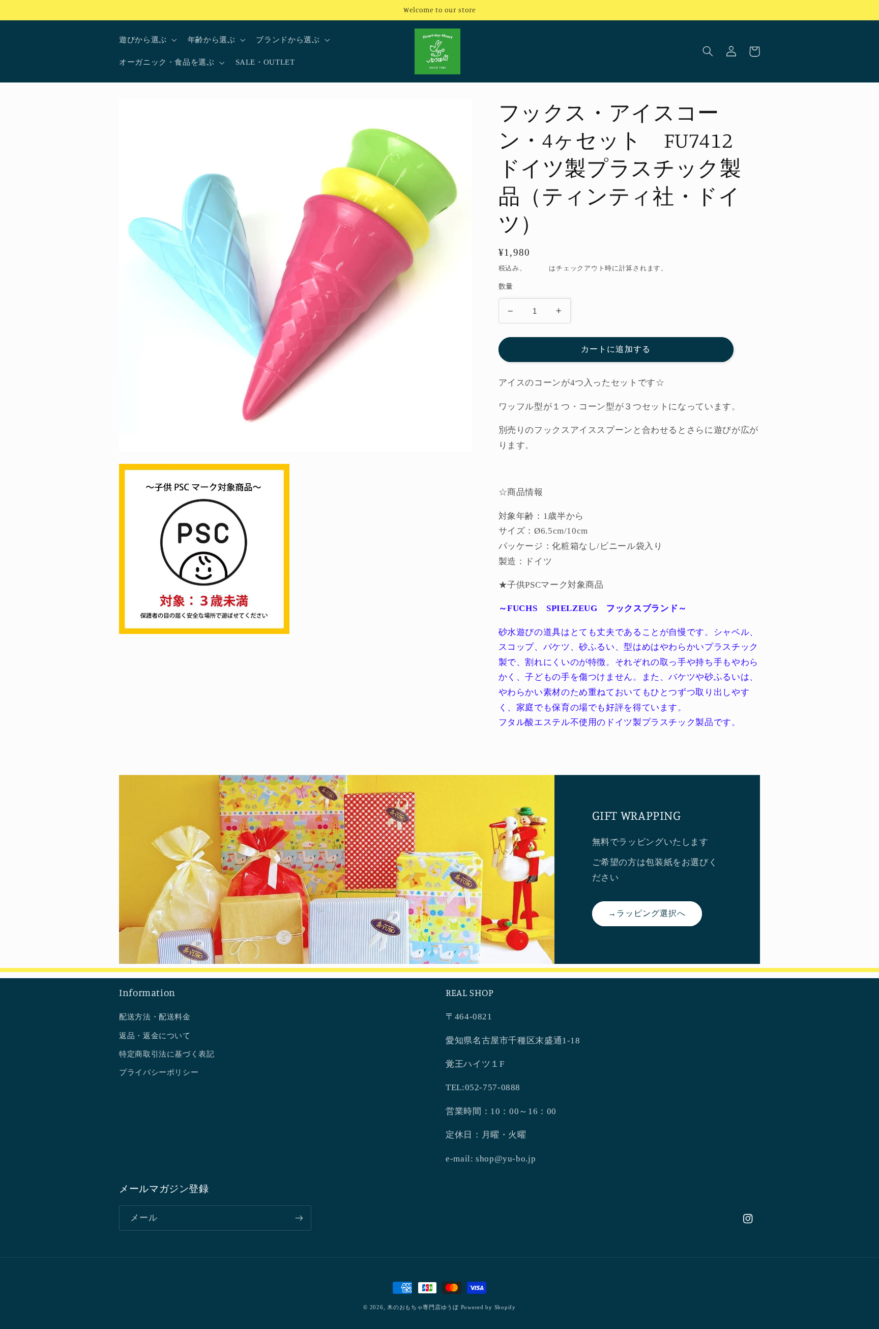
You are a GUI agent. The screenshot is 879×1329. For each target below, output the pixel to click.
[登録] (299, 1217)
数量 (506, 286)
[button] (146, 40)
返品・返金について (155, 1036)
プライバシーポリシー (158, 1072)
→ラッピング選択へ (647, 913)
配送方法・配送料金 (155, 1017)
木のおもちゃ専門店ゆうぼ (423, 1307)
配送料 (538, 267)
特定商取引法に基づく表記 (167, 1054)
